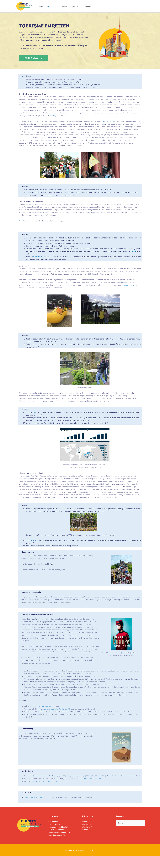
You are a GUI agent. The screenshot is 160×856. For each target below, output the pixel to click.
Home (41, 6)
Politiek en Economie (56, 830)
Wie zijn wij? (77, 6)
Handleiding (64, 6)
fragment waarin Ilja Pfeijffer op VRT (57, 709)
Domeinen (50, 6)
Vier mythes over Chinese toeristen (45, 781)
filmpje (133, 251)
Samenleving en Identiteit (58, 827)
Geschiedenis (53, 822)
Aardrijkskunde (54, 824)
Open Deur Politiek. (108, 121)
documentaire (128, 285)
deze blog (33, 540)
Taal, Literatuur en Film (57, 835)
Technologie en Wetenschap (59, 832)
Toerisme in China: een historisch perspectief (83, 778)
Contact (88, 6)
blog (34, 412)
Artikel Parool (24, 221)
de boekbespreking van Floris (40, 706)
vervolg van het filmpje (42, 257)
